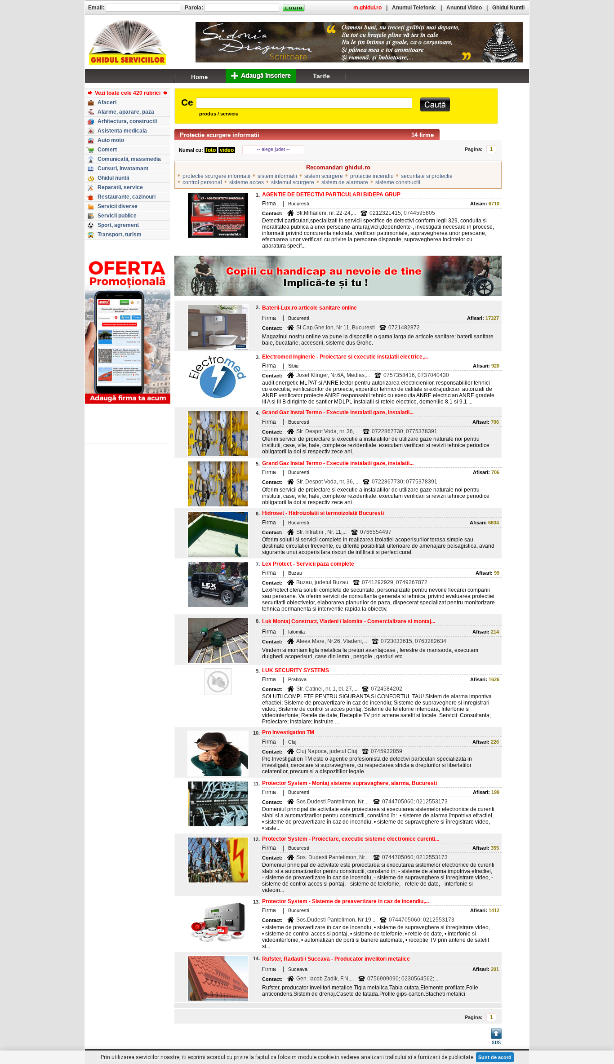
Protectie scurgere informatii (219, 135)
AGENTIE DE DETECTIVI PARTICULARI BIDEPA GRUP (331, 194)
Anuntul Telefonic (414, 7)
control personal (202, 182)
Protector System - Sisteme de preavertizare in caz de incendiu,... (345, 901)
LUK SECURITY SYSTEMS (295, 670)
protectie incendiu (372, 176)
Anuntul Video (464, 7)
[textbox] (304, 103)
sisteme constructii (397, 182)
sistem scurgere (323, 176)
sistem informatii (277, 176)
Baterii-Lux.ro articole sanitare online (309, 308)
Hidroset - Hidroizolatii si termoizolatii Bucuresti (323, 513)
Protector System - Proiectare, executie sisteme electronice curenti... (350, 839)
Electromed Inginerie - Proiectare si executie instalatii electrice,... (345, 357)
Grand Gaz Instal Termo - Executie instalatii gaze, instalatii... (338, 412)
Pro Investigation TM (288, 732)
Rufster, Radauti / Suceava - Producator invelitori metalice (336, 959)
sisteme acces (246, 182)
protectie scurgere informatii (216, 176)
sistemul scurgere (292, 182)
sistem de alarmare (344, 182)
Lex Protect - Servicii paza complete (308, 564)
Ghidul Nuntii (508, 7)
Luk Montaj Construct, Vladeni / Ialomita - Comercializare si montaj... (348, 621)
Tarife (321, 76)
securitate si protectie (427, 176)
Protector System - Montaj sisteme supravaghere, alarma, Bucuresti (349, 783)
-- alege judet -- (273, 149)
